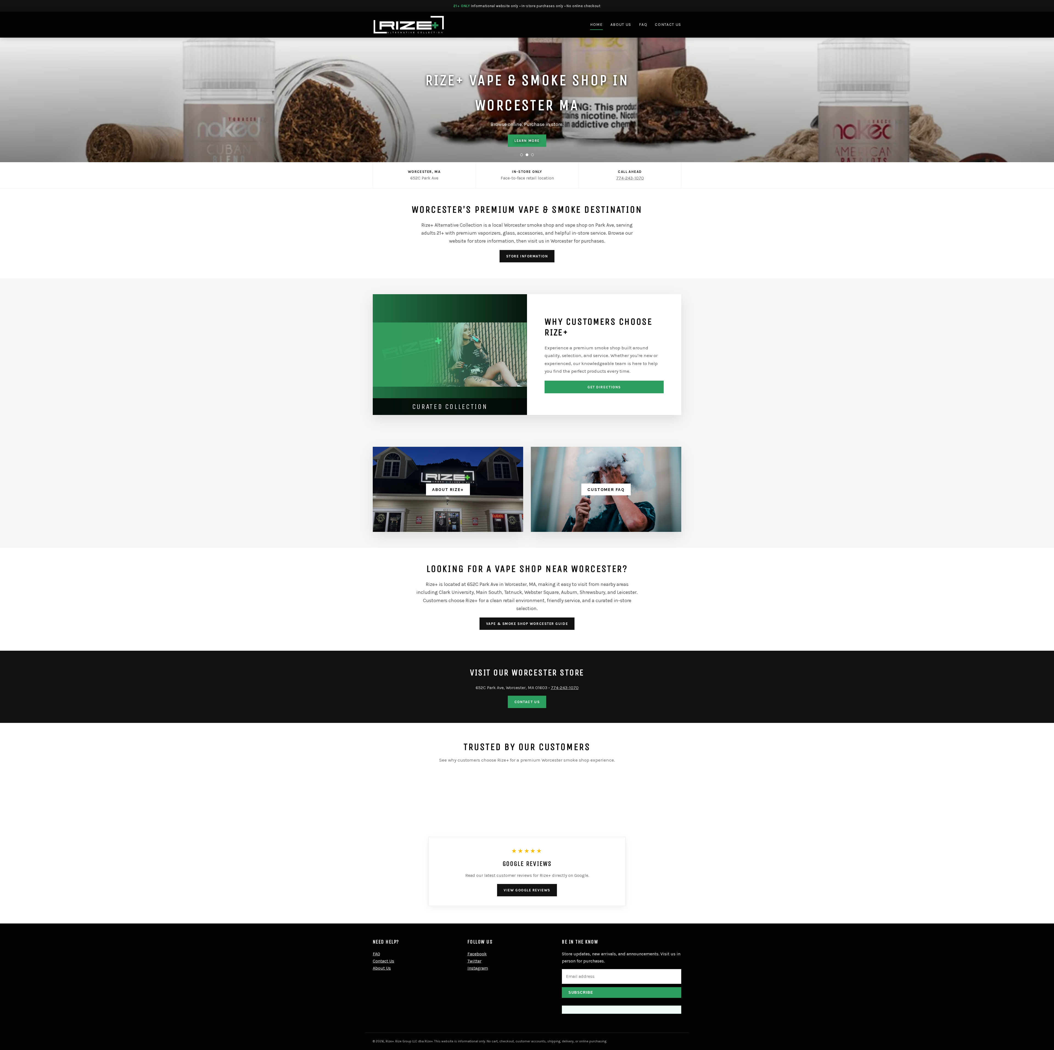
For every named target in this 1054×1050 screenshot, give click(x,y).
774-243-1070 (630, 178)
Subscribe (580, 992)
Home (596, 24)
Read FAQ (527, 141)
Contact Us (668, 24)
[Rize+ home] (409, 24)
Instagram (477, 968)
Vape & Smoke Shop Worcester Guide (527, 624)
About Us (620, 24)
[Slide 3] (532, 154)
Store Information (527, 256)
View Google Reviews (527, 890)
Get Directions (604, 387)
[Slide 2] (527, 154)
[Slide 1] (521, 154)
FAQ (643, 24)
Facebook (477, 953)
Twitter (474, 961)
